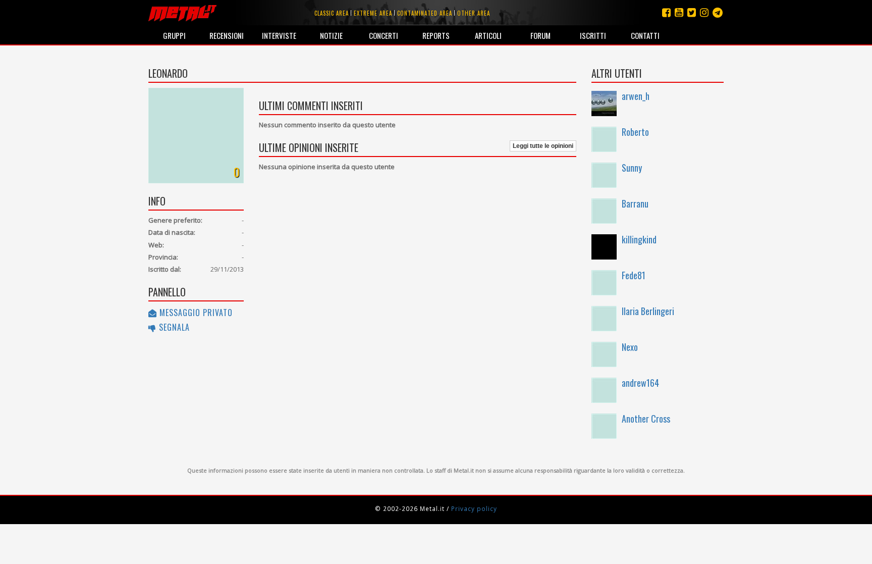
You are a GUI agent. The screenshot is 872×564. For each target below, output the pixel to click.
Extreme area (373, 13)
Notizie (331, 35)
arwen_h (635, 95)
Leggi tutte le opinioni (543, 145)
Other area (473, 13)
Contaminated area (424, 13)
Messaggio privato (195, 312)
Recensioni (226, 35)
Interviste (279, 35)
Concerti (383, 35)
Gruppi (174, 35)
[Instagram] (718, 12)
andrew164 (640, 382)
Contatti (645, 35)
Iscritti (593, 35)
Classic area (331, 13)
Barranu (635, 203)
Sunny (632, 167)
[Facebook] (666, 12)
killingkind (639, 239)
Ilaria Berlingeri (648, 311)
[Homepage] (182, 12)
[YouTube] (679, 12)
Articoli (488, 35)
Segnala (173, 327)
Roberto (635, 131)
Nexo (630, 346)
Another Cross (646, 418)
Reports (436, 35)
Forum (540, 35)
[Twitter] (691, 12)
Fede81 (633, 275)
